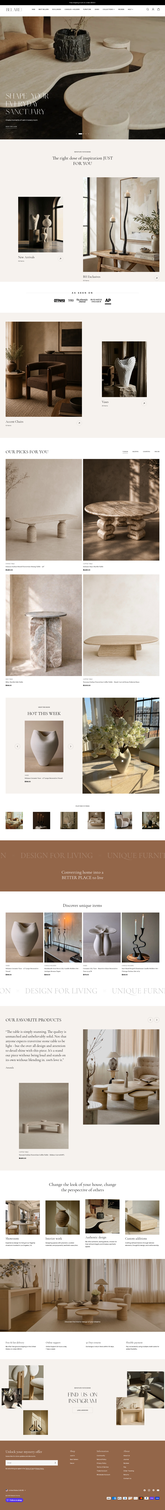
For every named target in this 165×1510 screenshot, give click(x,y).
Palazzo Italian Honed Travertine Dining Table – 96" (25, 567)
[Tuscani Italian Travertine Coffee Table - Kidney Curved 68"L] (44, 1116)
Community (101, 1455)
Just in (72, 1455)
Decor (72, 1463)
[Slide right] (70, 746)
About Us (126, 1455)
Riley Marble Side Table (14, 682)
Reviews (126, 1463)
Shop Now (9, 126)
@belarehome (82, 1410)
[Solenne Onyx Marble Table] (121, 510)
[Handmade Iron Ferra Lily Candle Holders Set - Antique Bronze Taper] (63, 938)
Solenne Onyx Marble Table (93, 567)
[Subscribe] (55, 1462)
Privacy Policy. (39, 1468)
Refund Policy (101, 1459)
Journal (126, 1459)
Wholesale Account (103, 1474)
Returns (126, 1474)
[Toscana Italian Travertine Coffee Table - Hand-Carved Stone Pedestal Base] (121, 625)
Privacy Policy (101, 1463)
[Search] (147, 9)
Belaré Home (15, 1495)
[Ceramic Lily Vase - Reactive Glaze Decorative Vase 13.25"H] (102, 938)
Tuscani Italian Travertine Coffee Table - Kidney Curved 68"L (41, 1155)
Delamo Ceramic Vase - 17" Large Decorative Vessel (44, 778)
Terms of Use (29, 1468)
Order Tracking (128, 1471)
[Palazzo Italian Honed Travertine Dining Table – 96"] (44, 510)
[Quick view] (78, 464)
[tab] (125, 451)
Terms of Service (103, 1467)
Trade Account (102, 1471)
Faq (124, 1467)
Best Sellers (74, 1459)
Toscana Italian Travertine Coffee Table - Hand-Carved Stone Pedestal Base (111, 682)
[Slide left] (17, 746)
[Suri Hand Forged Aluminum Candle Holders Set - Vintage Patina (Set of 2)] (140, 938)
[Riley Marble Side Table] (44, 625)
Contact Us (127, 1478)
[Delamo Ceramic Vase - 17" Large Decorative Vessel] (44, 746)
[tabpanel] (82, 572)
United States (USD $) (16, 1490)
